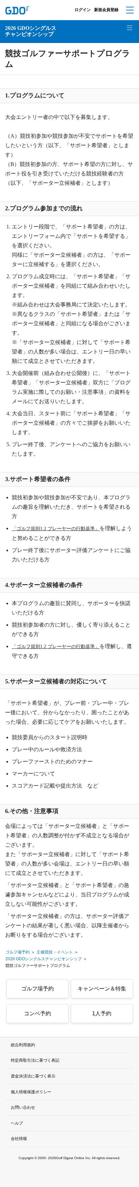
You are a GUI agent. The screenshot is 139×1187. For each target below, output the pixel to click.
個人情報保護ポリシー (31, 1092)
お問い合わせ (23, 1107)
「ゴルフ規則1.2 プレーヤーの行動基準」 (56, 528)
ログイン (83, 9)
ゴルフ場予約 (17, 952)
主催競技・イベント (54, 952)
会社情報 (19, 1138)
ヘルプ (17, 1123)
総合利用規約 (23, 1045)
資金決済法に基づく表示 (33, 1076)
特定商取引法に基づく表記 (35, 1060)
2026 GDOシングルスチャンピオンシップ (30, 31)
